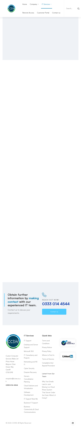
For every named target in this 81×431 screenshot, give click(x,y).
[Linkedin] (72, 423)
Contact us (8, 276)
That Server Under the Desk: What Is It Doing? (49, 395)
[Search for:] (72, 8)
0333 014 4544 (56, 38)
